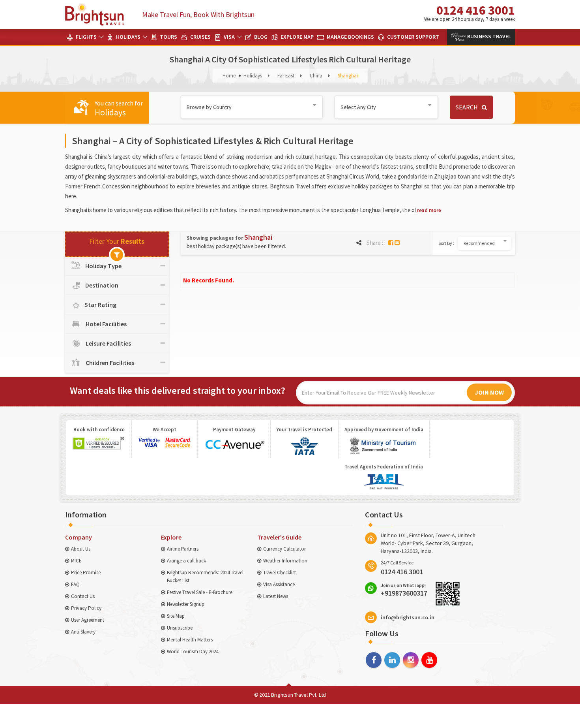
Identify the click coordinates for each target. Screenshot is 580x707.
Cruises (200, 36)
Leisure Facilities (107, 343)
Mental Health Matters (190, 639)
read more (429, 210)
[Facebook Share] (390, 242)
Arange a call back (186, 560)
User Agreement (87, 620)
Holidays (127, 36)
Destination (101, 285)
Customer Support (412, 36)
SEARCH (467, 107)
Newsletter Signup (185, 604)
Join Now (489, 392)
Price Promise (86, 572)
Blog (260, 36)
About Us (80, 548)
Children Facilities (109, 363)
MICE (76, 560)
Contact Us (83, 596)
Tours (168, 36)
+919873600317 (404, 589)
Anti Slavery (83, 631)
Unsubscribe (180, 627)
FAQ (75, 584)
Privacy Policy (86, 608)
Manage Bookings (350, 36)
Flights (86, 36)
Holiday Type (103, 266)
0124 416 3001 (469, 12)
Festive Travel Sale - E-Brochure (199, 592)
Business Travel (488, 36)
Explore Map (296, 36)
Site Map (176, 616)
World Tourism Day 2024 (192, 651)
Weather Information (285, 560)
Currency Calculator (284, 548)
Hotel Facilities (105, 324)
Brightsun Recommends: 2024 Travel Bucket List (205, 576)
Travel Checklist (279, 572)
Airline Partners (182, 548)
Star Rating (100, 304)
